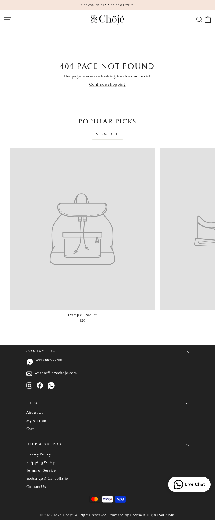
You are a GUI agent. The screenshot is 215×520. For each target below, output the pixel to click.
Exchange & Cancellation (48, 479)
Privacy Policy (38, 454)
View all (107, 134)
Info (32, 403)
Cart (30, 429)
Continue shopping (107, 85)
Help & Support (45, 444)
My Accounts (38, 421)
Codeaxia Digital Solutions (152, 515)
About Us (35, 413)
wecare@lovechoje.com (56, 373)
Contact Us (40, 351)
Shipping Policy (40, 462)
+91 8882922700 (49, 360)
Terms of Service (41, 470)
